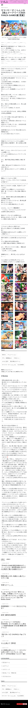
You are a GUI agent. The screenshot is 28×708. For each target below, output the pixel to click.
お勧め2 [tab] (8, 559)
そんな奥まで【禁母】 (8, 643)
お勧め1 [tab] (3, 559)
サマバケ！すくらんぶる (9, 364)
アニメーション (12, 354)
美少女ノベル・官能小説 (9, 673)
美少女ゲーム (6, 662)
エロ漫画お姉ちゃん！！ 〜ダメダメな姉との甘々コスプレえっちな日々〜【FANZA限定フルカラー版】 (13, 652)
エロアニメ (5, 666)
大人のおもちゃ (6, 676)
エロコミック (6, 669)
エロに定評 (5, 361)
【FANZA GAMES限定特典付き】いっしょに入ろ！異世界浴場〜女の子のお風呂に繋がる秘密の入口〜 (13, 567)
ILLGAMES (21, 364)
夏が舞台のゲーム (15, 361)
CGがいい (17, 358)
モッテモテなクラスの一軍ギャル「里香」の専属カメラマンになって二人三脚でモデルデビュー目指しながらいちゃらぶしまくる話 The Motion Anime (13, 595)
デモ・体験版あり (7, 358)
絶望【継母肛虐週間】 (8, 615)
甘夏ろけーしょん (7, 585)
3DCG (4, 354)
